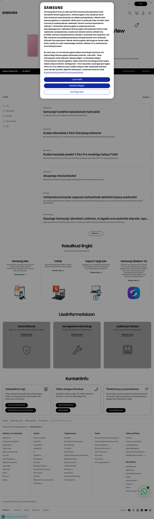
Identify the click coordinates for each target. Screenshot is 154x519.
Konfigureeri (77, 92)
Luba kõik (77, 79)
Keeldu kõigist (77, 86)
